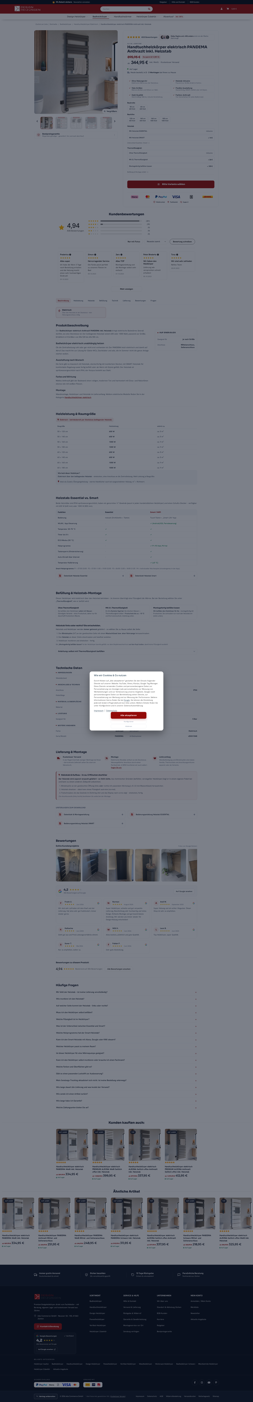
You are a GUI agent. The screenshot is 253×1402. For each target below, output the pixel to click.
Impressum (98, 710)
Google (127, 700)
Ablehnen (128, 726)
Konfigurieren (128, 722)
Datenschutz (111, 710)
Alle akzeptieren (128, 715)
